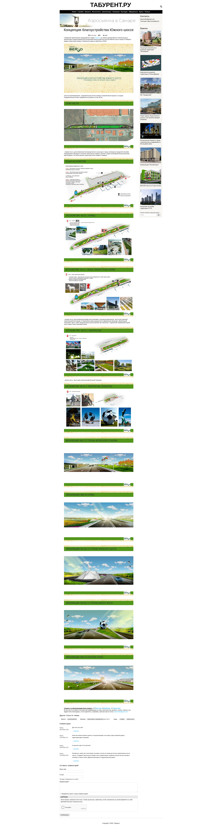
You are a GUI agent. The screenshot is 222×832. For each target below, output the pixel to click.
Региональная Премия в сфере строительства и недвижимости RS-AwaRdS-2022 (150, 142)
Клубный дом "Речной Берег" (149, 165)
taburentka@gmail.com (121, 711)
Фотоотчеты (96, 12)
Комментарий (64, 781)
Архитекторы (106, 12)
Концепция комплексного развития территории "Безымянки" (148, 49)
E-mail (62, 774)
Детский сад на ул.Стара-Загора (150, 185)
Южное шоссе (130, 719)
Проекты (88, 12)
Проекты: (63, 719)
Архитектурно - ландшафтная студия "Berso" (99, 719)
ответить (76, 731)
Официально (133, 12)
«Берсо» (97, 38)
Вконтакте (117, 708)
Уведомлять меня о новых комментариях (74, 794)
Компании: (83, 719)
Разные (147, 12)
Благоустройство (72, 719)
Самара (122, 719)
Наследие (124, 12)
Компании (116, 12)
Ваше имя (63, 769)
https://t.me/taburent (153, 21)
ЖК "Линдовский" (145, 95)
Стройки (81, 12)
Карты (141, 12)
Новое (74, 12)
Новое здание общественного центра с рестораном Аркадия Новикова (150, 117)
